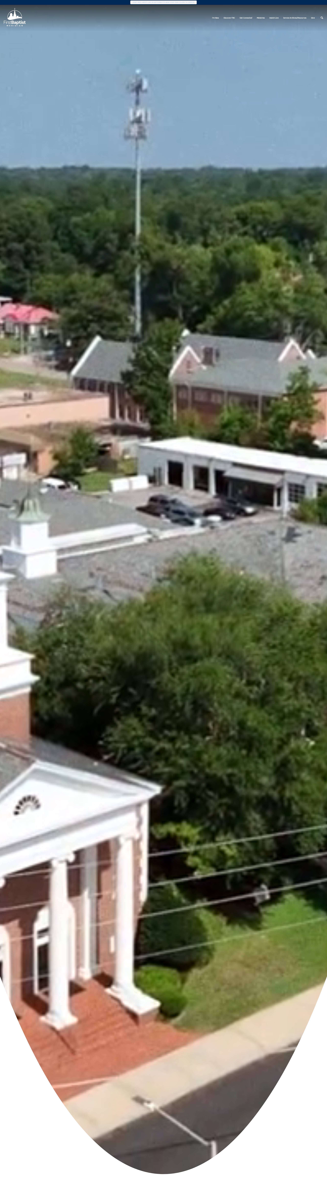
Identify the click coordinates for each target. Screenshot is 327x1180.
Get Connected (246, 17)
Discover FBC (229, 17)
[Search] (322, 17)
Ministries (261, 17)
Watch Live (274, 17)
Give (313, 17)
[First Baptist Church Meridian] (15, 17)
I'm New (215, 17)
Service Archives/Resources (294, 17)
